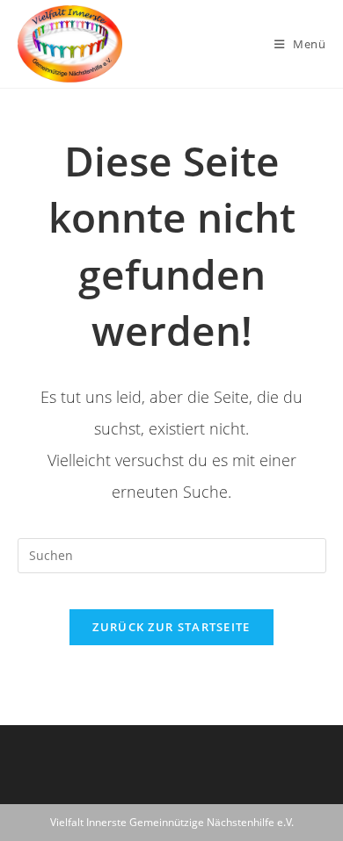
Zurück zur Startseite (171, 627)
